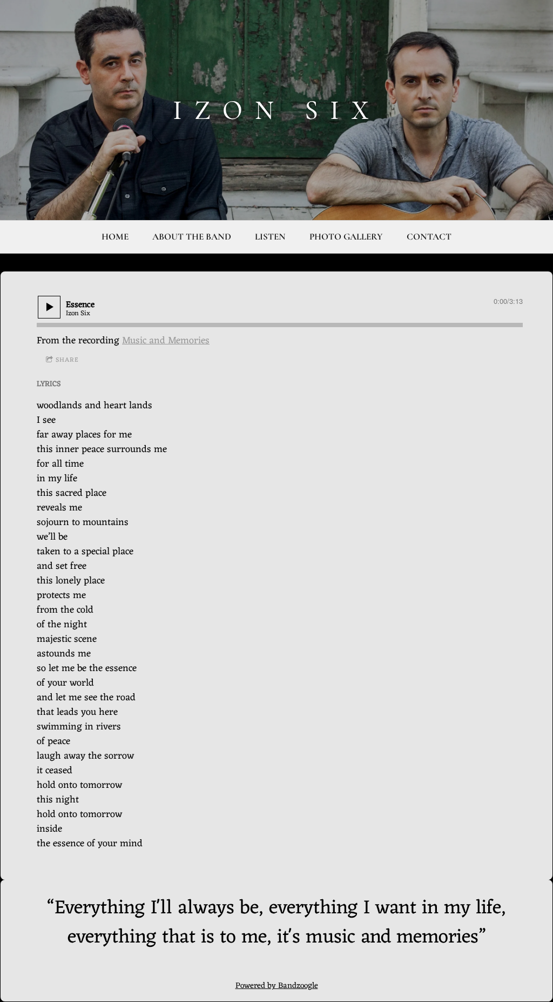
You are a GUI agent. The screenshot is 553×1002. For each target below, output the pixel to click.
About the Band (191, 236)
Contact (429, 236)
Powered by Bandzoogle (276, 986)
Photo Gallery (346, 236)
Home (115, 236)
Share (67, 360)
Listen (270, 236)
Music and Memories (166, 340)
